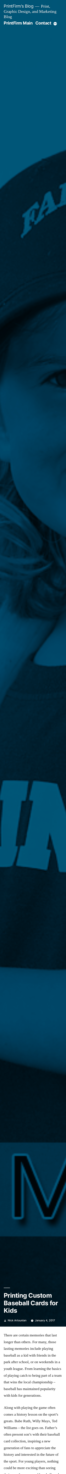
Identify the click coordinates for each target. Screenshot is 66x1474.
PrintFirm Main (18, 23)
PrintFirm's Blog (18, 6)
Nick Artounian (17, 1320)
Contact (43, 23)
